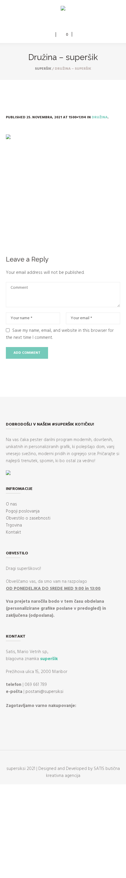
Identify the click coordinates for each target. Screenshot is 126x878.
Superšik (43, 69)
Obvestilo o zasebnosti (28, 518)
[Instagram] (67, 22)
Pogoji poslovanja (23, 511)
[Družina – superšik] (63, 187)
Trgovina (14, 525)
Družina (100, 117)
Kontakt (13, 532)
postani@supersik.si (44, 691)
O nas (11, 504)
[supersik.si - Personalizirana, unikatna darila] (63, 9)
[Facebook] (58, 22)
